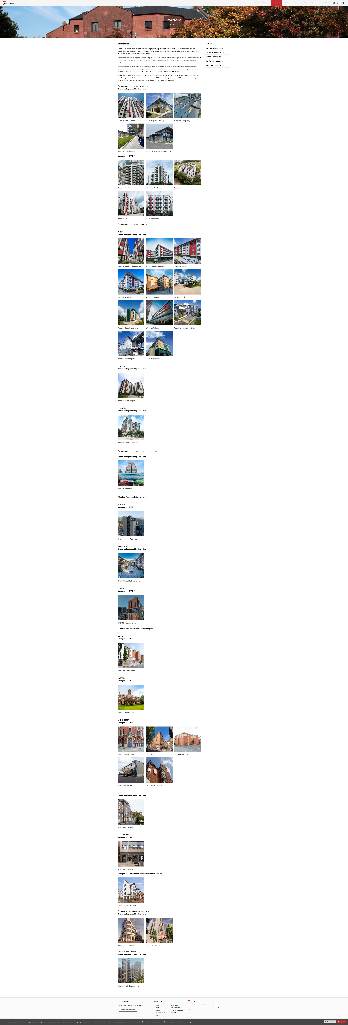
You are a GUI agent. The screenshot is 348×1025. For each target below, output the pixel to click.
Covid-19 (313, 3)
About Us (265, 3)
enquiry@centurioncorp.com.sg (222, 1007)
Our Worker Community (214, 61)
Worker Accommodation (214, 48)
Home (256, 3)
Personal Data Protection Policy (179, 1022)
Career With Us (174, 1005)
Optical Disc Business (213, 65)
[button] (228, 48)
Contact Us (325, 3)
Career (304, 3)
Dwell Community (175, 1007)
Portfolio (276, 3)
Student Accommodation (215, 52)
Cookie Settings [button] (330, 1022)
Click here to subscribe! (128, 1009)
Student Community (213, 57)
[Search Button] (342, 3)
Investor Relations (291, 3)
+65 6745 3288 (218, 1005)
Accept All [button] (341, 1022)
